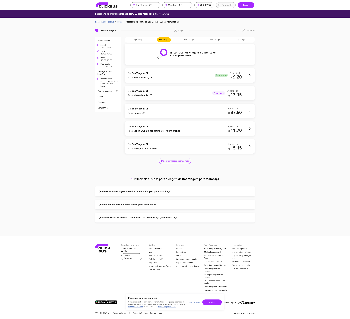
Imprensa (152, 252)
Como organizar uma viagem (187, 266)
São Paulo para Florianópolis (215, 287)
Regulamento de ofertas (241, 252)
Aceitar (212, 302)
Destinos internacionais (241, 261)
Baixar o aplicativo (156, 255)
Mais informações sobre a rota (175, 161)
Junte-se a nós (154, 270)
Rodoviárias (181, 252)
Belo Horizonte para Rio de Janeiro (214, 282)
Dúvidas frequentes (239, 248)
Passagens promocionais (186, 259)
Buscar (246, 5)
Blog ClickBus (154, 263)
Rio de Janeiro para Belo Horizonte (213, 276)
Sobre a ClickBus (155, 248)
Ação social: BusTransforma (160, 266)
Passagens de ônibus (104, 21)
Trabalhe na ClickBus (157, 259)
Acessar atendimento (128, 256)
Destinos (179, 248)
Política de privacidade (167, 307)
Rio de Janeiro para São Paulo (215, 265)
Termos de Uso (156, 313)
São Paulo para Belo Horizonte (212, 270)
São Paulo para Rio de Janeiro (215, 248)
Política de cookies (135, 307)
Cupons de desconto (184, 263)
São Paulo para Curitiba (213, 252)
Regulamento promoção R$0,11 (241, 256)
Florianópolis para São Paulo (215, 290)
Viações (179, 255)
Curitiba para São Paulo (213, 261)
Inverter (165, 14)
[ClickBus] (107, 5)
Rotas (119, 21)
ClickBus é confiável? (240, 269)
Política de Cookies (140, 313)
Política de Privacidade (122, 313)
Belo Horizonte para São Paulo (213, 256)
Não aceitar (194, 302)
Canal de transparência (241, 265)
